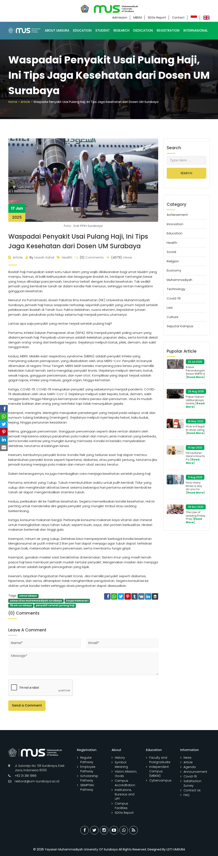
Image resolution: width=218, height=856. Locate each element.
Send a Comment (27, 705)
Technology (176, 289)
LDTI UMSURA (175, 849)
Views (121, 257)
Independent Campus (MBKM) (159, 771)
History (120, 757)
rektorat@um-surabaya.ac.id (37, 781)
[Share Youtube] (114, 830)
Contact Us (192, 790)
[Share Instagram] (104, 830)
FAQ (186, 795)
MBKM (137, 17)
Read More (195, 377)
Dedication (143, 30)
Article (25, 102)
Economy (174, 270)
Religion (173, 261)
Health (67, 257)
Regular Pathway (86, 759)
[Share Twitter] (94, 830)
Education (82, 30)
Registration (168, 30)
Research (121, 30)
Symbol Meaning (121, 764)
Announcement (195, 772)
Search (186, 173)
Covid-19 (174, 298)
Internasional (195, 30)
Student (102, 30)
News (187, 757)
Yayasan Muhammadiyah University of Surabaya (81, 849)
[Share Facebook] (84, 830)
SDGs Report (157, 17)
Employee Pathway (87, 769)
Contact (178, 17)
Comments (92, 257)
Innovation (175, 224)
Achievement (177, 214)
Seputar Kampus (180, 326)
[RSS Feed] (133, 830)
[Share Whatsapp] (123, 830)
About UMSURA (57, 30)
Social (171, 252)
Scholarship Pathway (89, 778)
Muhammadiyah (179, 280)
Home (12, 102)
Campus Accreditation (125, 783)
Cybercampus (160, 780)
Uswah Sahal (42, 257)
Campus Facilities (121, 805)
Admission (119, 17)
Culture (172, 317)
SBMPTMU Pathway (87, 787)
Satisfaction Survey (192, 783)
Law (170, 307)
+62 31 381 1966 (25, 776)
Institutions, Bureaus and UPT (124, 794)
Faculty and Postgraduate (159, 759)
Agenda (190, 767)
